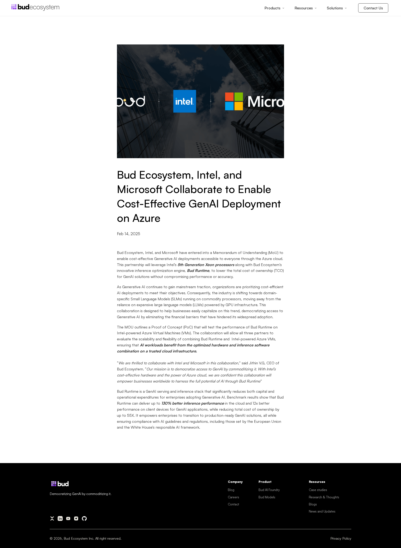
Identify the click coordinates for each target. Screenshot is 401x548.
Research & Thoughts (324, 497)
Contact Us (373, 8)
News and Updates (322, 511)
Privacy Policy (340, 538)
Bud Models (267, 497)
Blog (231, 490)
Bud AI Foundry (269, 490)
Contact (233, 504)
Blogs (313, 504)
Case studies (318, 490)
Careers (233, 497)
